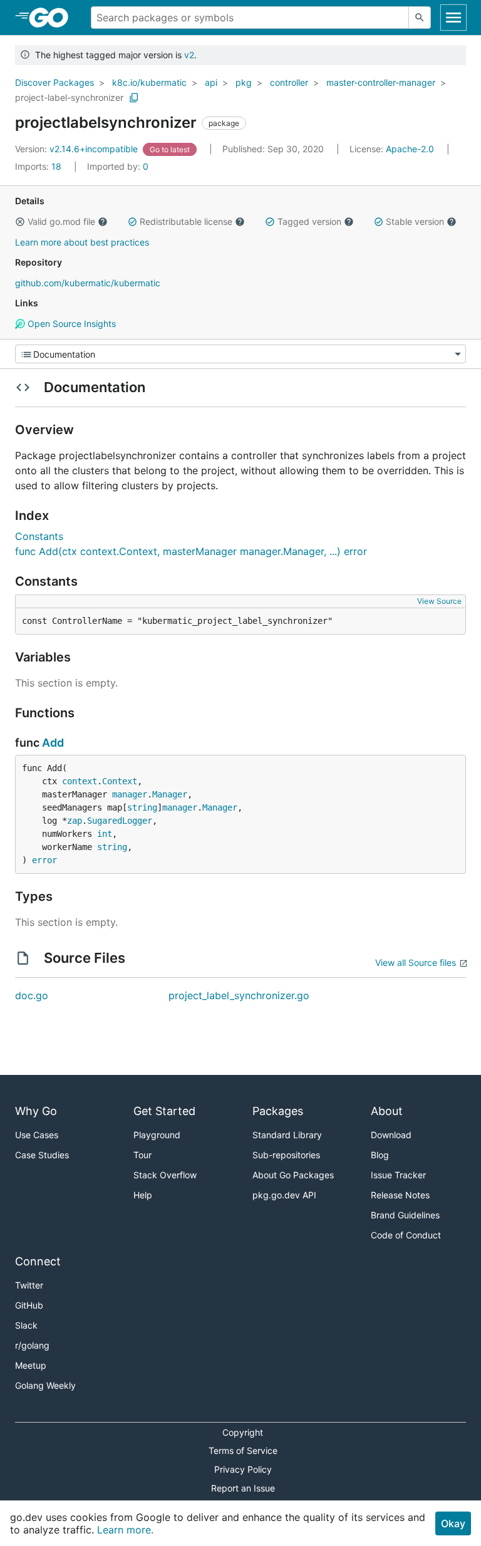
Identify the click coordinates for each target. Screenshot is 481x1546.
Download (391, 1134)
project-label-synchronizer (69, 97)
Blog (380, 1154)
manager (129, 794)
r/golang (32, 1345)
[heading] (53, 18)
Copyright (242, 1432)
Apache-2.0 (410, 148)
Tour (142, 1154)
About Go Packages (293, 1175)
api (211, 82)
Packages (277, 1111)
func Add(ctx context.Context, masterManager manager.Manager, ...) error (191, 551)
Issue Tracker (398, 1175)
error (44, 860)
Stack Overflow (165, 1175)
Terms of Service (243, 1450)
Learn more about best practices (82, 242)
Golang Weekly (45, 1385)
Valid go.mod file (61, 221)
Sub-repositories (286, 1154)
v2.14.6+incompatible (77, 148)
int (104, 834)
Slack (26, 1325)
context (79, 781)
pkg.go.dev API (284, 1195)
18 (39, 166)
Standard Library (287, 1134)
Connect (38, 1261)
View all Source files (415, 962)
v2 (189, 54)
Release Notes (400, 1195)
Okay (453, 1523)
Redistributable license (186, 221)
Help (142, 1195)
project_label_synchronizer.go (238, 995)
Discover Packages (54, 82)
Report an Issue (243, 1488)
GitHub (29, 1305)
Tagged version (309, 221)
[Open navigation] (453, 17)
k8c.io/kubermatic (149, 82)
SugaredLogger (119, 821)
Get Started (164, 1111)
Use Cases (36, 1134)
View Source (439, 601)
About (387, 1111)
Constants (39, 536)
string (142, 807)
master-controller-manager (380, 82)
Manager (169, 794)
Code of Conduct (406, 1235)
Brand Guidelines (405, 1215)
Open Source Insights (70, 323)
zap (74, 821)
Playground (156, 1134)
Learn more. (125, 1529)
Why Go (36, 1111)
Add (53, 742)
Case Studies (42, 1154)
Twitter (29, 1285)
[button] (20, 222)
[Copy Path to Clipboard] (134, 97)
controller (289, 82)
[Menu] (240, 354)
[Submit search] (419, 17)
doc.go (31, 995)
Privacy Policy (243, 1469)
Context (119, 781)
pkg (243, 82)
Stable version (415, 221)
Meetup (30, 1365)
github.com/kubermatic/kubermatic (87, 283)
